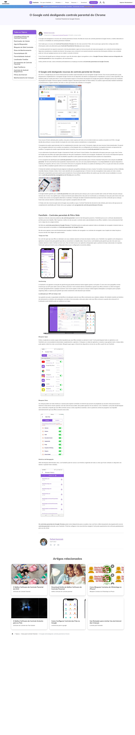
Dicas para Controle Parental (60, 35)
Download (84, 2)
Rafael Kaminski (49, 33)
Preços (67, 2)
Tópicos (17, 634)
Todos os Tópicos (20, 32)
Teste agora (93, 2)
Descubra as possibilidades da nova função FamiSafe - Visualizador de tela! (67, 6)
